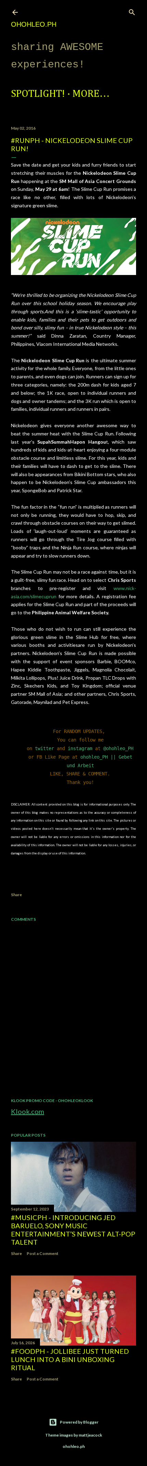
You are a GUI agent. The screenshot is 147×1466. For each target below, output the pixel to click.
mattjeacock (90, 1435)
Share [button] (16, 894)
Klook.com (27, 1111)
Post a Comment (42, 1253)
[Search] (132, 10)
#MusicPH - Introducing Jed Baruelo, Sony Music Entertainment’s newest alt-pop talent (73, 1229)
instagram (80, 748)
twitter (44, 748)
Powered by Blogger (79, 1422)
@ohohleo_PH (118, 748)
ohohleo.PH (33, 24)
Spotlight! (38, 94)
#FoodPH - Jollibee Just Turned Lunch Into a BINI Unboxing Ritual (70, 1359)
